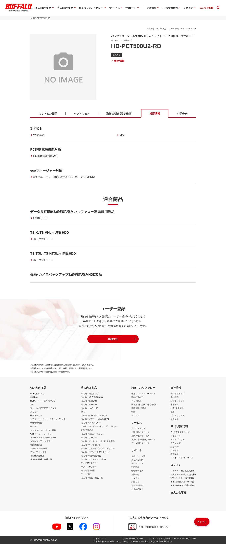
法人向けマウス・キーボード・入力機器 (98, 441)
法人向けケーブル (89, 437)
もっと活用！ (136, 400)
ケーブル (34, 426)
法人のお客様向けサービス (143, 439)
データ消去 (86, 474)
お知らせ (135, 481)
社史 (173, 411)
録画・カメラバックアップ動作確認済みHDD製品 (66, 274)
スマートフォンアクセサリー (43, 437)
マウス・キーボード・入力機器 (43, 430)
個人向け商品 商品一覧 (41, 459)
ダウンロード (137, 463)
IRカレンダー (176, 443)
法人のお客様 (178, 492)
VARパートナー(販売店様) (182, 477)
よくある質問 (137, 459)
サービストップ (138, 428)
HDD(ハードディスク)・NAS (42, 400)
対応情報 (135, 466)
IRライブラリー (177, 439)
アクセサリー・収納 (38, 448)
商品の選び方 (137, 397)
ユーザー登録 (137, 485)
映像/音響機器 (36, 422)
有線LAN (34, 397)
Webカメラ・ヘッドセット (41, 433)
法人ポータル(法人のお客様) (183, 474)
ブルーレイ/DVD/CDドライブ (43, 408)
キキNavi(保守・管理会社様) (183, 485)
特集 (133, 411)
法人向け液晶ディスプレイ (93, 433)
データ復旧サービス (140, 443)
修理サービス (137, 470)
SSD (32, 404)
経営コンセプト (177, 400)
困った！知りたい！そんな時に (144, 404)
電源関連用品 (36, 444)
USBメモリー (36, 415)
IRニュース (176, 435)
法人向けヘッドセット (91, 444)
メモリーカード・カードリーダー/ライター (49, 418)
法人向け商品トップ (90, 393)
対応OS (36, 128)
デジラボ (135, 415)
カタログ (135, 477)
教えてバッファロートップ (143, 393)
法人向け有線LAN (89, 400)
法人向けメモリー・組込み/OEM (95, 418)
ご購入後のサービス (140, 435)
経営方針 (175, 446)
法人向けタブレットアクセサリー (96, 451)
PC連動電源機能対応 (45, 149)
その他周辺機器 (37, 455)
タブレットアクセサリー (41, 441)
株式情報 (175, 453)
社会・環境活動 (177, 408)
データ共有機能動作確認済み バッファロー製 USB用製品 (72, 211)
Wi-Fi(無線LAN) (37, 393)
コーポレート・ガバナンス (182, 457)
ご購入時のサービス (140, 432)
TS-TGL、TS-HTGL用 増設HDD (53, 253)
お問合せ (135, 474)
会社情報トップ (177, 393)
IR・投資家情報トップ (180, 432)
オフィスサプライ (89, 466)
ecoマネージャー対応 (46, 170)
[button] (113, 339)
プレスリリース (177, 415)
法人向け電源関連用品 (91, 455)
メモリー (34, 411)
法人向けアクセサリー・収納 (93, 459)
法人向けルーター (89, 404)
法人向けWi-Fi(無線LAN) (92, 397)
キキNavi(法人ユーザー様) (182, 481)
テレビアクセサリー (39, 451)
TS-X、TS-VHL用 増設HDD (49, 232)
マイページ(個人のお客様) (182, 470)
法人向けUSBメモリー (91, 422)
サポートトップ (138, 455)
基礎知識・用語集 (138, 408)
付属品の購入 (137, 488)
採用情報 (175, 418)
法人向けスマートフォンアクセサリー (98, 448)
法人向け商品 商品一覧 (92, 477)
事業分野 (175, 404)
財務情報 (175, 450)
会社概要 (175, 397)
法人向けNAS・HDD (89, 408)
